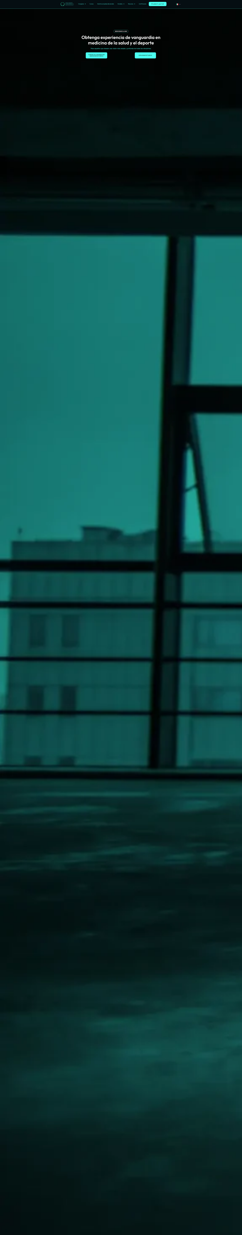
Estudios (120, 4)
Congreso (81, 4)
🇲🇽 (177, 4)
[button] (82, 4)
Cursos (91, 4)
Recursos (130, 4)
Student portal (157, 4)
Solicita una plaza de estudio (105, 4)
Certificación (142, 4)
